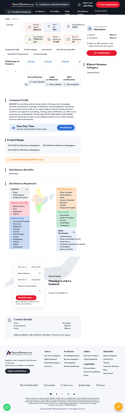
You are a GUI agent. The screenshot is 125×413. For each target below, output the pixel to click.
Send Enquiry (66, 128)
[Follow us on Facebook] (56, 394)
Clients (106, 363)
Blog (105, 370)
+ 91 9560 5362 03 (101, 15)
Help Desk (67, 12)
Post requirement (109, 5)
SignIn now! (88, 3)
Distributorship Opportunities (52, 363)
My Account (108, 373)
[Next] (15, 71)
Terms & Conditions (92, 372)
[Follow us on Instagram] (68, 394)
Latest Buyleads (90, 359)
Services (48, 366)
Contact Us (108, 359)
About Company (110, 356)
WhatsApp (85, 385)
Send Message (25, 298)
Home (7, 19)
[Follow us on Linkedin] (74, 394)
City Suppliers (70, 363)
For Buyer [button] (39, 11)
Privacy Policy (89, 368)
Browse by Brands (71, 366)
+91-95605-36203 (30, 385)
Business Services (101, 26)
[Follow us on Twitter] (62, 394)
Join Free (88, 6)
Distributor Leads (83, 12)
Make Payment (50, 359)
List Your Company (52, 356)
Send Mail (51, 385)
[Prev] (8, 71)
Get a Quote (37, 82)
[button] (7, 407)
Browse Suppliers (71, 359)
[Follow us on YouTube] (50, 394)
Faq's (86, 375)
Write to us (68, 385)
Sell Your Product (91, 356)
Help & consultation (17, 371)
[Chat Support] (119, 407)
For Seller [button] (54, 11)
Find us (102, 385)
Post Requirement (71, 356)
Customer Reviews (111, 366)
